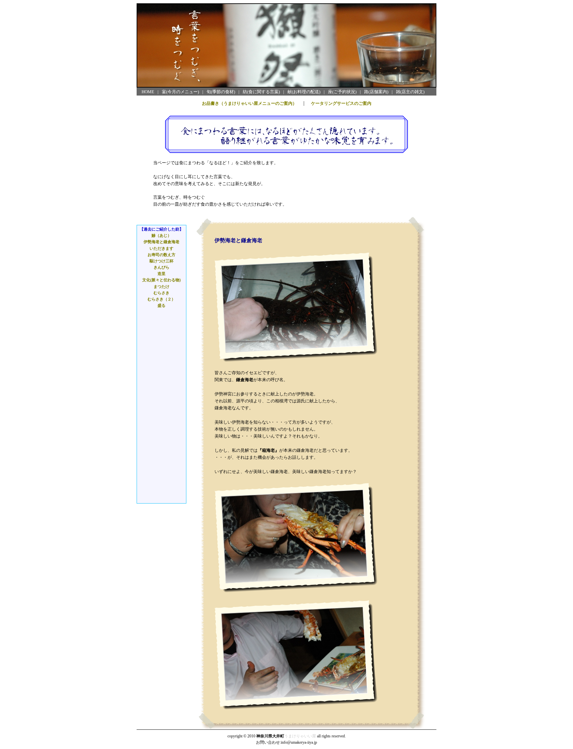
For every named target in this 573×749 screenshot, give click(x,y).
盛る (161, 305)
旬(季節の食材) (221, 91)
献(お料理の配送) (303, 91)
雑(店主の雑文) (410, 91)
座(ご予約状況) (342, 91)
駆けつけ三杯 (161, 261)
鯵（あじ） (161, 235)
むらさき (161, 293)
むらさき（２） (161, 299)
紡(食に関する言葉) (261, 91)
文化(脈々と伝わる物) (161, 280)
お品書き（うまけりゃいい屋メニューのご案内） (249, 103)
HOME (148, 91)
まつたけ (161, 286)
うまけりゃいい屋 (300, 736)
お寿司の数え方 (161, 254)
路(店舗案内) (376, 91)
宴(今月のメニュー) (180, 91)
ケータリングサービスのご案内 (341, 103)
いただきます (161, 248)
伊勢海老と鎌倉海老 (161, 241)
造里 (161, 273)
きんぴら (161, 267)
